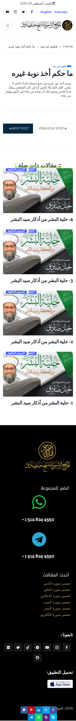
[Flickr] (8, 647)
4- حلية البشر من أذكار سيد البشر (42, 219)
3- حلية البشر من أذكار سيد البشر (42, 280)
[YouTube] (7, 11)
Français (64, 12)
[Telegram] (37, 647)
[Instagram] (57, 647)
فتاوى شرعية (49, 46)
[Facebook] (32, 11)
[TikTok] (28, 647)
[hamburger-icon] (7, 26)
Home (68, 46)
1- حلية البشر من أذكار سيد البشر (42, 403)
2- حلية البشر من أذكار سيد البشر (42, 341)
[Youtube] (47, 647)
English (46, 12)
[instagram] (15, 11)
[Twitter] (23, 11)
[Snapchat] (37, 658)
